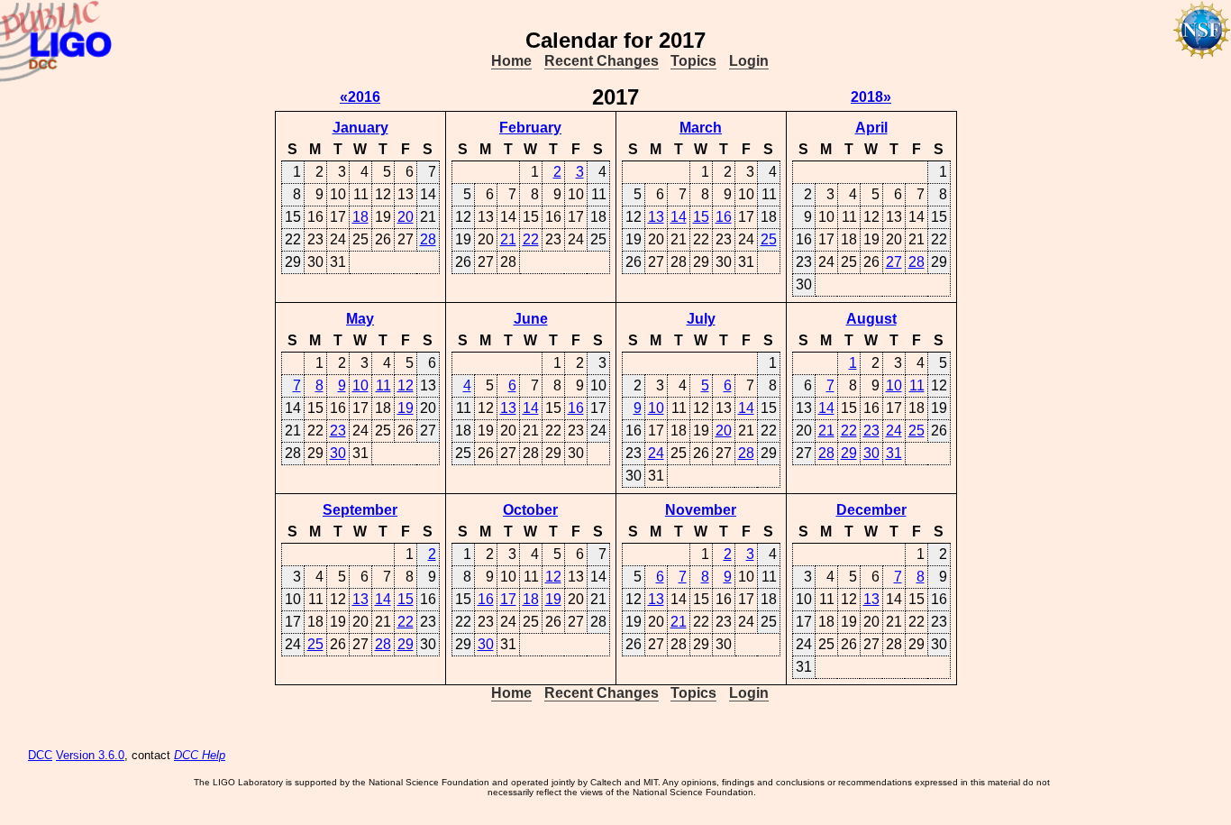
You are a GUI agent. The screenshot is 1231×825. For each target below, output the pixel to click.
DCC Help (199, 755)
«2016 (360, 97)
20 (405, 217)
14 (678, 217)
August (871, 318)
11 (383, 385)
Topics (693, 61)
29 (849, 453)
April (871, 127)
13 (656, 217)
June (531, 318)
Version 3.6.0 (90, 755)
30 (338, 453)
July (701, 318)
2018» (871, 97)
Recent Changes (601, 61)
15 (701, 217)
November (700, 510)
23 (338, 430)
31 (894, 453)
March (700, 127)
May (360, 318)
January (360, 127)
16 (724, 217)
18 (360, 217)
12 (405, 385)
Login (749, 61)
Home (511, 61)
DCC (40, 755)
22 (531, 239)
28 (428, 239)
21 (508, 239)
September (360, 510)
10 (360, 385)
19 (405, 408)
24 (656, 453)
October (530, 510)
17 (508, 599)
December (871, 510)
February (530, 127)
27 (894, 262)
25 (769, 239)
